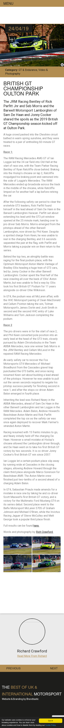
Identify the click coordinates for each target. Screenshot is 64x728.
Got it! (50, 720)
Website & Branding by (20, 699)
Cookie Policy (50, 725)
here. (36, 525)
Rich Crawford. (44, 532)
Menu (8, 3)
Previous (13, 668)
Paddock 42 (31, 16)
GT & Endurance (28, 70)
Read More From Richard (32, 656)
